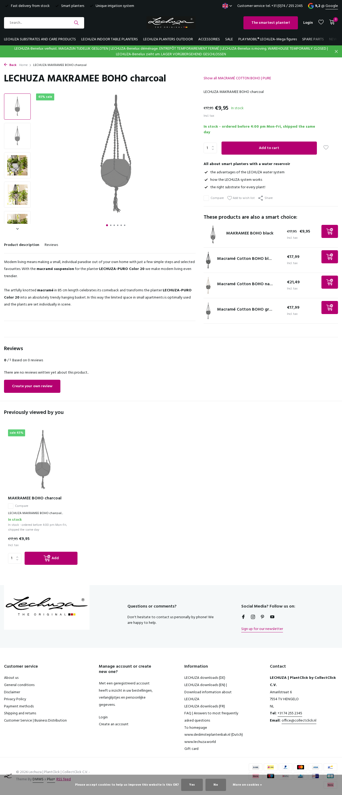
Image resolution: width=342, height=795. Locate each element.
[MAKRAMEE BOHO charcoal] (42, 460)
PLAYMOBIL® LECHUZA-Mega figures (267, 39)
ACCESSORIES (209, 39)
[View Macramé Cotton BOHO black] (208, 260)
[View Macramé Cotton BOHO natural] (208, 285)
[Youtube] (272, 617)
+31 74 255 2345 (290, 713)
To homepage (195, 728)
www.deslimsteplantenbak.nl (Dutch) (213, 735)
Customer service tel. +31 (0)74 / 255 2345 (270, 6)
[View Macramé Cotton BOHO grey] (208, 310)
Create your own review (32, 386)
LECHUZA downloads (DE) (204, 678)
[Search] (76, 22)
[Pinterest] (263, 617)
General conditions (19, 685)
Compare (217, 198)
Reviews (51, 245)
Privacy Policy (15, 699)
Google (331, 6)
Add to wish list (243, 198)
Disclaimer (12, 692)
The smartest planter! (270, 23)
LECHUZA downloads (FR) (204, 706)
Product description (21, 245)
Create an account (114, 724)
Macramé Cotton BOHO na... (245, 284)
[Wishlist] (321, 23)
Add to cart (269, 148)
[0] (331, 23)
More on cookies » (247, 784)
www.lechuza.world (200, 742)
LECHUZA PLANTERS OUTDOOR (168, 39)
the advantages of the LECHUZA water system (247, 172)
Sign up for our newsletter (262, 629)
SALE (229, 39)
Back (13, 65)
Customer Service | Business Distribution (35, 721)
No (215, 785)
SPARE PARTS (313, 39)
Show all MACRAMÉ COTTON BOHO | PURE (237, 78)
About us (11, 678)
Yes (192, 785)
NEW (333, 39)
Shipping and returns (20, 713)
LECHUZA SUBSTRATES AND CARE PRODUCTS (40, 39)
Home (23, 65)
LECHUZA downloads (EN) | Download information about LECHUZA (208, 692)
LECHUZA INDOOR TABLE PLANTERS (109, 39)
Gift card (191, 749)
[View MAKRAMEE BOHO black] (213, 234)
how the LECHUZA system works (236, 180)
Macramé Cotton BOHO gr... (244, 309)
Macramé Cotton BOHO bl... (244, 258)
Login (103, 717)
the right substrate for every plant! (237, 187)
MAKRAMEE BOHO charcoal (34, 498)
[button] (107, 225)
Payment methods (19, 706)
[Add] (329, 231)
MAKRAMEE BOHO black (249, 233)
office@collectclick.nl (299, 721)
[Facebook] (243, 617)
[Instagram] (253, 617)
